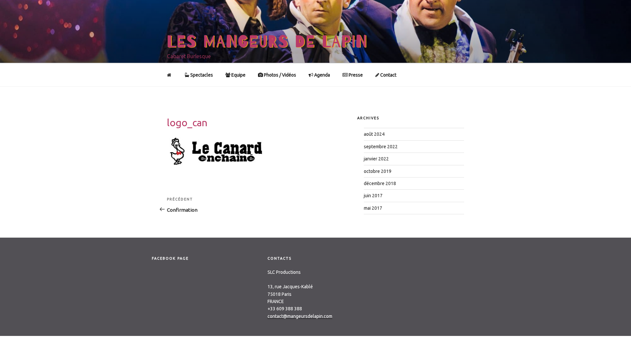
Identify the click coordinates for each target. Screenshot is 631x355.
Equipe (237, 75)
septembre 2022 (381, 146)
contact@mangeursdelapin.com (300, 316)
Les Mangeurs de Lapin (267, 42)
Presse (355, 75)
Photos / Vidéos (279, 75)
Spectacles (201, 75)
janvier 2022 (376, 158)
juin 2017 (373, 195)
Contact (387, 75)
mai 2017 (373, 208)
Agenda (321, 75)
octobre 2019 (377, 171)
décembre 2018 (380, 183)
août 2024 (374, 134)
